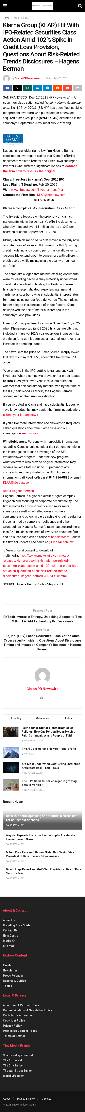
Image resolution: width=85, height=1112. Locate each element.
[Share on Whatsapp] (27, 88)
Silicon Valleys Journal (18, 1055)
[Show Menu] (5, 6)
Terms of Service (14, 1035)
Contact (46, 1098)
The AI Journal (12, 1060)
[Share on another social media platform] (77, 88)
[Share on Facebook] (7, 88)
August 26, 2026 (16, 825)
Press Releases (13, 975)
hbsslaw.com (60, 537)
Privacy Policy (12, 1025)
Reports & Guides (14, 980)
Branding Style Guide (16, 925)
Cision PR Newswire (27, 78)
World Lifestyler (13, 1075)
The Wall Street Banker (18, 1070)
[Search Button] (80, 6)
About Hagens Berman (18, 491)
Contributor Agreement (18, 1015)
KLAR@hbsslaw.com (51, 195)
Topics (7, 985)
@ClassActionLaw (60, 542)
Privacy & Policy (26, 1098)
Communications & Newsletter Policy (27, 1010)
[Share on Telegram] (47, 88)
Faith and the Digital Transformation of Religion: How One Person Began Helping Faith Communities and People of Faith (48, 731)
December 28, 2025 (57, 78)
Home (6, 18)
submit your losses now (19, 415)
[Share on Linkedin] (37, 88)
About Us (9, 920)
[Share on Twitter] (17, 88)
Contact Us (10, 930)
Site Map (8, 945)
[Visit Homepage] (42, 6)
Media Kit (9, 940)
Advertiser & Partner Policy (21, 1005)
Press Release (21, 18)
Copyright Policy (14, 1020)
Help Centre (10, 935)
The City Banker (13, 1065)
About (6, 1098)
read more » (30, 433)
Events (7, 965)
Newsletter (10, 970)
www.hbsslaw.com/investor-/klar (37, 190)
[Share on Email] (67, 88)
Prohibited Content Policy (20, 1030)
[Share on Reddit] (57, 88)
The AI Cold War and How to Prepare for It (49, 748)
